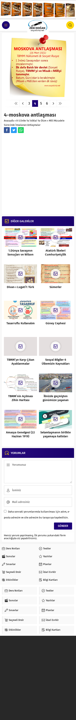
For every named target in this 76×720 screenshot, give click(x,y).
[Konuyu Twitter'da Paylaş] (14, 130)
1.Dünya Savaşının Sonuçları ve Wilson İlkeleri (20, 254)
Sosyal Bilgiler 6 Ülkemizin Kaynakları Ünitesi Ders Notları (56, 363)
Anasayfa (9, 120)
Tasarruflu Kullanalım (20, 323)
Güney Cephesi (55, 323)
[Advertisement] (38, 174)
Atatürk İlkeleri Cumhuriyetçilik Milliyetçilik (55, 254)
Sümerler (55, 287)
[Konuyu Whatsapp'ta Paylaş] (21, 130)
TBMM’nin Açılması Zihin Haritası (20, 398)
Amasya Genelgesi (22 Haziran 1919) (20, 434)
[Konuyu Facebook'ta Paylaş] (7, 130)
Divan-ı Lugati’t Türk (20, 287)
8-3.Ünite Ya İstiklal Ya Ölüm (31, 120)
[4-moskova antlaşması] (38, 95)
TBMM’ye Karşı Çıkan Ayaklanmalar (20, 361)
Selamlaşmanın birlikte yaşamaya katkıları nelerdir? (55, 436)
